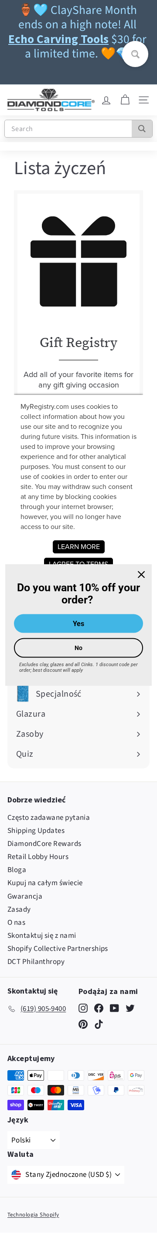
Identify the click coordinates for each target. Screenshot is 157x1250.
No (78, 647)
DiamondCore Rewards (44, 844)
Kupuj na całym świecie (45, 883)
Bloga (16, 870)
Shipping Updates (36, 830)
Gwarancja (24, 896)
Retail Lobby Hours (37, 857)
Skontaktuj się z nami (41, 935)
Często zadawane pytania (48, 817)
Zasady (19, 909)
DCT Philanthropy (36, 962)
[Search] (142, 128)
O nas (16, 922)
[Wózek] (125, 100)
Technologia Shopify (33, 1215)
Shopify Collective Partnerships (57, 948)
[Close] (141, 574)
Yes (78, 624)
